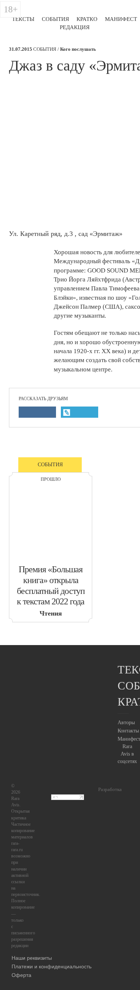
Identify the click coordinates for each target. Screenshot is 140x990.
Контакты (128, 731)
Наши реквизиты (32, 957)
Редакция (75, 27)
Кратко (87, 19)
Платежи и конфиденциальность (51, 966)
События (55, 19)
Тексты (23, 19)
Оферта (21, 974)
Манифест (121, 19)
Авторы (126, 722)
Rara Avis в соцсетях (127, 754)
